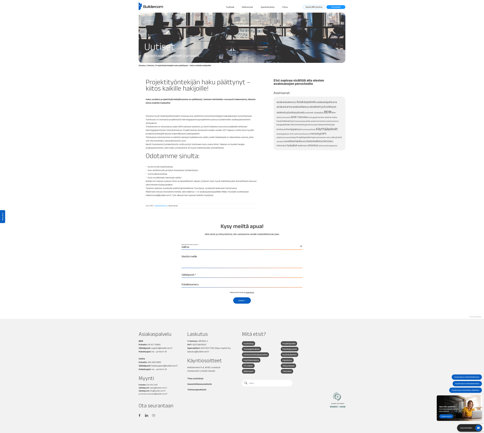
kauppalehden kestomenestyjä (292, 124)
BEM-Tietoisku (299, 117)
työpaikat (292, 145)
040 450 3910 (152, 385)
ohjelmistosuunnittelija (286, 137)
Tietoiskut (287, 371)
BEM (327, 112)
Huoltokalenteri (289, 354)
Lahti (296, 134)
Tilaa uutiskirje (195, 378)
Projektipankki (303, 137)
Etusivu (142, 65)
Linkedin (146, 415)
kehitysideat (313, 125)
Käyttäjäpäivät (327, 129)
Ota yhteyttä (335, 7)
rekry (328, 137)
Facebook (139, 415)
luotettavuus (304, 134)
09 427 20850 (154, 344)
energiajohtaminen (317, 117)
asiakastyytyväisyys (323, 106)
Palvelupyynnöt (289, 349)
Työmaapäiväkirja (252, 349)
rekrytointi (336, 137)
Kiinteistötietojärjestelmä (255, 354)
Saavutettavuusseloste (199, 384)
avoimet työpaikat (314, 112)
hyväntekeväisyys (285, 121)
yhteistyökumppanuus (328, 146)
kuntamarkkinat (309, 129)
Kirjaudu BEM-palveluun (314, 7)
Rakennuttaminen (318, 137)
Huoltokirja (249, 343)
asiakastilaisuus (301, 106)
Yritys (285, 7)
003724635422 (199, 344)
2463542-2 (203, 341)
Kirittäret (281, 129)
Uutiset (150, 65)
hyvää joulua (300, 121)
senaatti (280, 141)
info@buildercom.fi (157, 391)
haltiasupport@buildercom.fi (164, 365)
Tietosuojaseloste (196, 389)
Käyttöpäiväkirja (251, 360)
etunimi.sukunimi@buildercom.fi (154, 394)
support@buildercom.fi (161, 348)
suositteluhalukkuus (295, 141)
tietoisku (328, 141)
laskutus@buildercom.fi (198, 351)
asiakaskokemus (286, 102)
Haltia (334, 117)
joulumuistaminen (318, 121)
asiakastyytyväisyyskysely (291, 112)
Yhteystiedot (288, 365)
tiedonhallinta (314, 141)
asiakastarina (284, 106)
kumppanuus (294, 129)
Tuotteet (230, 7)
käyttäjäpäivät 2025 (285, 134)
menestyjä (316, 133)
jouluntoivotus (332, 121)
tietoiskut (281, 145)
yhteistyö (313, 145)
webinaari (302, 145)
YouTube (153, 415)
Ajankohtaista (268, 7)
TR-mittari (248, 365)
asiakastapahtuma (327, 102)
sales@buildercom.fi (158, 388)
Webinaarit (249, 371)
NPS (324, 133)
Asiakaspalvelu (306, 102)
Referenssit (247, 7)
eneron (328, 117)
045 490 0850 (154, 362)
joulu (308, 121)
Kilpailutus (287, 360)
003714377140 (207, 348)
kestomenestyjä (327, 124)
